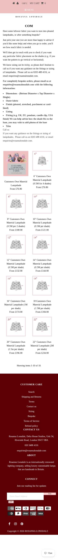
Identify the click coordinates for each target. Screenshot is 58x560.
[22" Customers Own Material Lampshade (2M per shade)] (41, 328)
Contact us (31, 406)
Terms (31, 401)
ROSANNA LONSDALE (36, 531)
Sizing (31, 411)
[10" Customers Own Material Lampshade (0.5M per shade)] (41, 205)
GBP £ (24, 3)
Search (31, 392)
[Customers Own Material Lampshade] (15, 165)
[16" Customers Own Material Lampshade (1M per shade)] (15, 287)
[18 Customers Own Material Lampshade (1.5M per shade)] (41, 287)
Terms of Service (31, 421)
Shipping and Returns (31, 397)
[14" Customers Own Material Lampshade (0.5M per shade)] (41, 246)
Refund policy (31, 426)
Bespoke (31, 416)
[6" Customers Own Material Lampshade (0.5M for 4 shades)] (41, 162)
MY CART (38, 3)
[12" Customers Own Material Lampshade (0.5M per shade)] (15, 246)
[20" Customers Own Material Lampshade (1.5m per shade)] (15, 328)
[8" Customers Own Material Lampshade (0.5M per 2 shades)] (15, 205)
